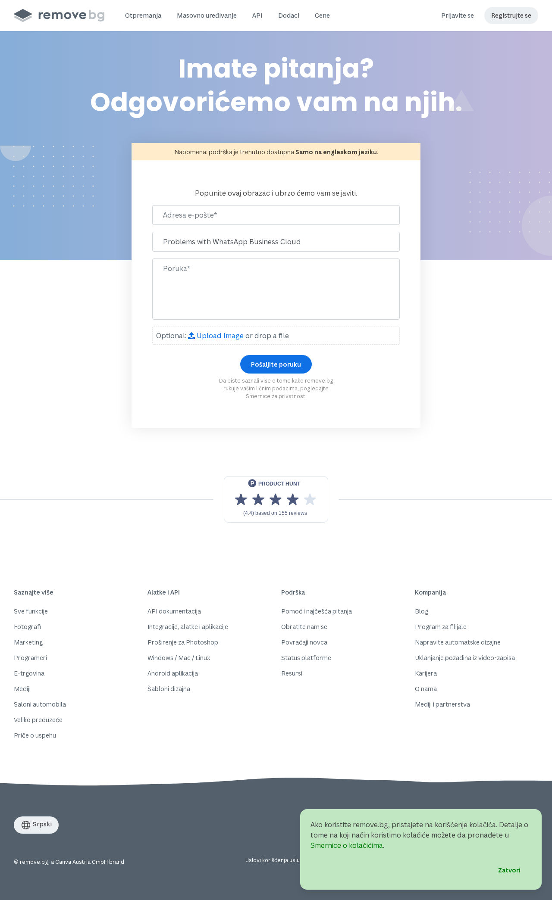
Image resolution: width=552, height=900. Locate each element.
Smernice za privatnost (275, 396)
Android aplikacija (172, 673)
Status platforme (306, 658)
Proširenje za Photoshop (182, 642)
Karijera (426, 673)
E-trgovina (29, 673)
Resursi (291, 673)
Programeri (30, 658)
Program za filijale (441, 627)
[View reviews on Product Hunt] (276, 499)
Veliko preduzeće (38, 720)
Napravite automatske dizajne (458, 642)
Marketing (28, 642)
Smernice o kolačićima (346, 845)
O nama (426, 689)
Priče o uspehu (35, 735)
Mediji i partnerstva (442, 704)
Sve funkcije (31, 611)
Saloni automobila (40, 704)
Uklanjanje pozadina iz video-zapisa (465, 658)
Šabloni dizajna (168, 689)
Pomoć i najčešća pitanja (316, 611)
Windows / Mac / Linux (178, 658)
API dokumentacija (174, 611)
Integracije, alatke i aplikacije (187, 627)
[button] (143, 15)
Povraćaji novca (304, 642)
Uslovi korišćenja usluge (276, 860)
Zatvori (509, 870)
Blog (421, 611)
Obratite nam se (304, 627)
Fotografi (27, 627)
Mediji (22, 689)
